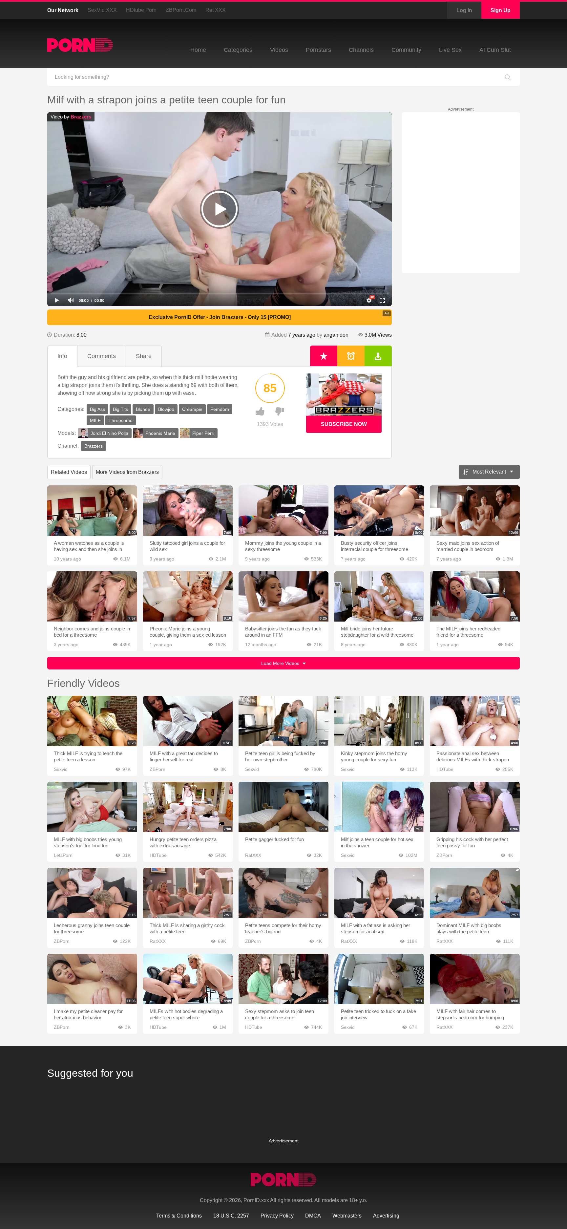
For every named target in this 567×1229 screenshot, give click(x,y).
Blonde (143, 409)
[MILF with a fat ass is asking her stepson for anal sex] (379, 893)
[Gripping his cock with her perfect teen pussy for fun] (475, 807)
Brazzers (81, 116)
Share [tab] (144, 356)
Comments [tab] (101, 356)
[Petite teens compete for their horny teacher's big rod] (283, 893)
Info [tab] (62, 356)
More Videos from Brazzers (127, 472)
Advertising (386, 1215)
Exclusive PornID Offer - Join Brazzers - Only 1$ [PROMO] (220, 317)
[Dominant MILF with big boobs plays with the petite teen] (475, 893)
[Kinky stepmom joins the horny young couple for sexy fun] (379, 721)
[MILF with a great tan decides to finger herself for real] (188, 721)
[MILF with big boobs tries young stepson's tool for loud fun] (92, 807)
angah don (336, 335)
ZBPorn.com (181, 10)
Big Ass (97, 409)
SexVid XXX (102, 10)
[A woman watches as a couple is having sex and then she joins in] (92, 510)
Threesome (121, 420)
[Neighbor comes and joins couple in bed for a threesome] (92, 596)
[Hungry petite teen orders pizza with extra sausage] (188, 807)
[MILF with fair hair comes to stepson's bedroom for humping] (475, 979)
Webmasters (347, 1215)
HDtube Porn (141, 10)
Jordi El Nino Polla (109, 433)
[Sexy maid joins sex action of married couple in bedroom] (475, 510)
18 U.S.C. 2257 (231, 1215)
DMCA (313, 1215)
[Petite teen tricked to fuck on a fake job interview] (379, 979)
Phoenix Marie (160, 433)
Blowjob (166, 409)
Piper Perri (203, 433)
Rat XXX (215, 10)
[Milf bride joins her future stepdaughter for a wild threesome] (379, 596)
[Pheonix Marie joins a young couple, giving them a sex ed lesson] (188, 596)
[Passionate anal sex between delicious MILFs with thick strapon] (475, 721)
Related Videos (69, 472)
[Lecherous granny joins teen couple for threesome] (92, 893)
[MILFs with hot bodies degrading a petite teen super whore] (188, 979)
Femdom (219, 409)
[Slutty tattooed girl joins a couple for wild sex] (188, 510)
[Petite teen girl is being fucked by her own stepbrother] (283, 721)
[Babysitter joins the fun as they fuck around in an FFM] (283, 596)
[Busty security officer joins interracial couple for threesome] (379, 510)
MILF (95, 420)
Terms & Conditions (179, 1215)
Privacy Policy (277, 1215)
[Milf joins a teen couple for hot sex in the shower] (379, 807)
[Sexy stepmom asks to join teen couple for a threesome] (283, 979)
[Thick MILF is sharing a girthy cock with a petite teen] (188, 893)
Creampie (192, 409)
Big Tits (120, 409)
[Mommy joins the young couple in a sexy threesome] (283, 510)
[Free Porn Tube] (80, 45)
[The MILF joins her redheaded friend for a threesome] (475, 596)
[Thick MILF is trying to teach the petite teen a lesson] (92, 721)
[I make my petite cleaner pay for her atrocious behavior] (92, 979)
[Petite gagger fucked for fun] (283, 807)
